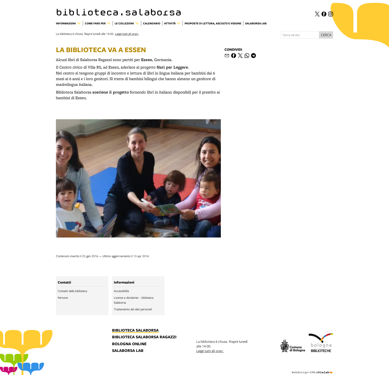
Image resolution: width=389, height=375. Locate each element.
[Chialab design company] (312, 369)
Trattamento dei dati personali (133, 309)
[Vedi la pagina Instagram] (330, 14)
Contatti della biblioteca (72, 291)
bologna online (129, 344)
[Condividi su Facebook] (233, 55)
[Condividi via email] (226, 55)
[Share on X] (240, 55)
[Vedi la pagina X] (317, 14)
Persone (63, 297)
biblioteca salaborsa (135, 330)
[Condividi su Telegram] (253, 55)
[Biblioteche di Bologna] (321, 341)
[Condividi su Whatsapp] (247, 55)
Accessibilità (121, 291)
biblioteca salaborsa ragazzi (144, 337)
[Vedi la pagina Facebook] (324, 14)
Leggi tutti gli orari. (127, 34)
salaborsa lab (127, 350)
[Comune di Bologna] (293, 346)
